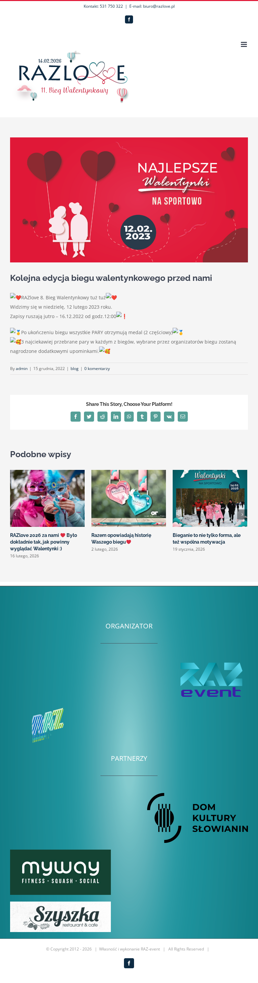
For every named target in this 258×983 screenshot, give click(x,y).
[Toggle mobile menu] (244, 44)
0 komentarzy (97, 368)
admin (22, 368)
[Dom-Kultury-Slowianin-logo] (197, 795)
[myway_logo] (60, 852)
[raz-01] (47, 708)
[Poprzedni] (15, 514)
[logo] (60, 904)
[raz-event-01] (211, 663)
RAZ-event (150, 949)
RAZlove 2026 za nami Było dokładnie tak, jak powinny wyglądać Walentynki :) (43, 542)
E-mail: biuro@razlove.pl (152, 6)
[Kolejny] (242, 514)
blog (75, 368)
